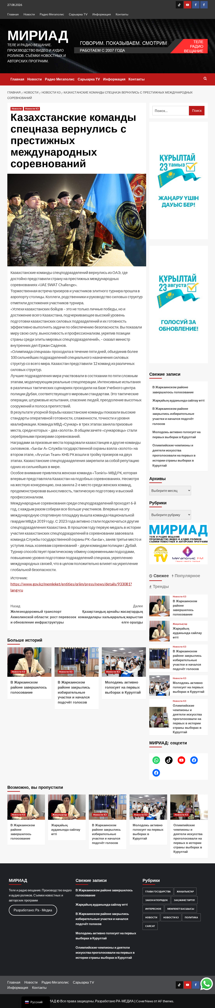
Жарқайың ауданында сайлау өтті (178, 400)
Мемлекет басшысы (180, 908)
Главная (13, 14)
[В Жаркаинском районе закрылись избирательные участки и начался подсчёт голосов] (77, 662)
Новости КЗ (32, 108)
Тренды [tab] (160, 586)
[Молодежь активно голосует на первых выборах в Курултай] (124, 662)
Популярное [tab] (186, 575)
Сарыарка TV (78, 14)
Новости (29, 14)
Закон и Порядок (156, 900)
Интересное (153, 908)
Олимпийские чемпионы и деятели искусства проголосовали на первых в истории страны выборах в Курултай (173, 455)
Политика (191, 917)
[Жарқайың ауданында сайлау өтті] (159, 631)
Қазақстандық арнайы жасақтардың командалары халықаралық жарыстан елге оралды (110, 614)
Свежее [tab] (160, 575)
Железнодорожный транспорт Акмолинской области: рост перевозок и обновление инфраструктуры (43, 614)
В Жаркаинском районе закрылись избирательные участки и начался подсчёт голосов (74, 692)
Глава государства (158, 891)
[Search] (205, 78)
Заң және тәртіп (184, 900)
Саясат (150, 926)
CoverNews (144, 1001)
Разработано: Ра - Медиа (33, 910)
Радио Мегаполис (52, 14)
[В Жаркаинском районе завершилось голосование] (29, 662)
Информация (101, 14)
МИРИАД (37, 35)
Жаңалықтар (180, 624)
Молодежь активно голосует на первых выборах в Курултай (123, 687)
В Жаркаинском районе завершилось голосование (28, 687)
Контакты (122, 14)
